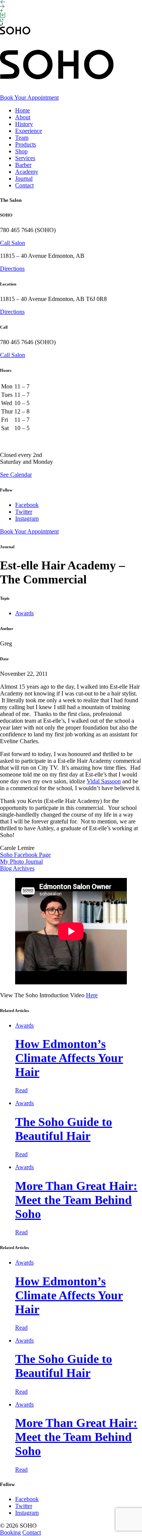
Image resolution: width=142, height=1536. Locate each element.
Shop (21, 151)
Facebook (27, 505)
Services (25, 158)
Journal (24, 178)
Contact (24, 185)
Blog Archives (17, 868)
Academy (26, 171)
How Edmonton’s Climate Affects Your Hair (69, 1058)
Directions (12, 268)
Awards (24, 613)
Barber (23, 165)
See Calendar (16, 474)
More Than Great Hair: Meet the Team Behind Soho (76, 1200)
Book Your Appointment (29, 97)
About (22, 117)
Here (92, 995)
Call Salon (12, 243)
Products (25, 144)
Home (22, 110)
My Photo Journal (21, 861)
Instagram (27, 518)
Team (21, 137)
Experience (28, 131)
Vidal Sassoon (104, 781)
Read (21, 1090)
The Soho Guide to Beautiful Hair (63, 1129)
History (24, 124)
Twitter (23, 511)
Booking (10, 1532)
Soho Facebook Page (25, 854)
